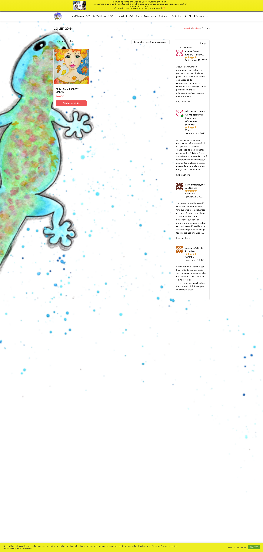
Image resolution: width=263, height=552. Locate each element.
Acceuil (187, 28)
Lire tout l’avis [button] (183, 101)
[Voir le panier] (190, 16)
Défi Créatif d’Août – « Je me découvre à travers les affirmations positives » (195, 118)
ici (123, 8)
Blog (138, 16)
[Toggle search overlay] (185, 16)
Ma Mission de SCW (81, 16)
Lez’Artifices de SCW (103, 16)
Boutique (163, 16)
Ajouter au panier (71, 103)
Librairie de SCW (125, 16)
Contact (175, 16)
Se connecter (202, 16)
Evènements (150, 16)
